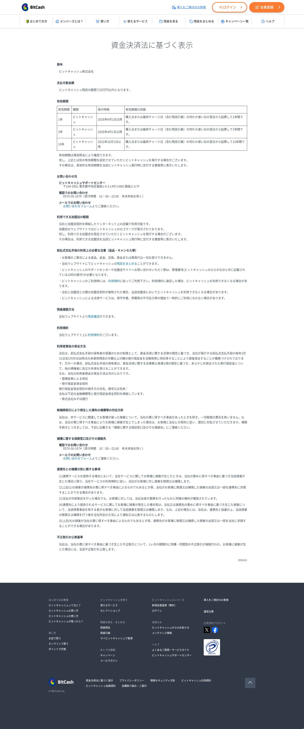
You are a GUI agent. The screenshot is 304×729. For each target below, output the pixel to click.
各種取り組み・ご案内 (134, 686)
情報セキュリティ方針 (162, 680)
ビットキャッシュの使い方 (63, 616)
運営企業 (209, 611)
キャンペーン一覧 (237, 21)
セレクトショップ (110, 610)
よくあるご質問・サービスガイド (170, 650)
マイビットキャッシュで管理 (116, 638)
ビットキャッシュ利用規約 (196, 680)
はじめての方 (38, 21)
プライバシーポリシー (131, 680)
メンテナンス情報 (162, 633)
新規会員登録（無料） (164, 605)
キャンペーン (107, 655)
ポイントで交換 (57, 649)
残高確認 (93, 316)
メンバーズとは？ (71, 21)
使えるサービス (137, 21)
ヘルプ (270, 21)
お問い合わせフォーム (77, 206)
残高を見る (171, 21)
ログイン (229, 7)
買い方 (105, 21)
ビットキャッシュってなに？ (65, 605)
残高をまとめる (204, 21)
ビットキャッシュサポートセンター (172, 655)
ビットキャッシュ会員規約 (101, 686)
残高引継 (105, 633)
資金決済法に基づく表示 (99, 680)
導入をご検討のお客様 (191, 7)
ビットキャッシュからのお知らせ (170, 627)
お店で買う (55, 638)
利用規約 (114, 280)
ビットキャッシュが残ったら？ (66, 621)
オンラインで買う (58, 643)
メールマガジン (109, 660)
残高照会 (105, 627)
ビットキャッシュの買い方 (63, 610)
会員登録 (266, 7)
